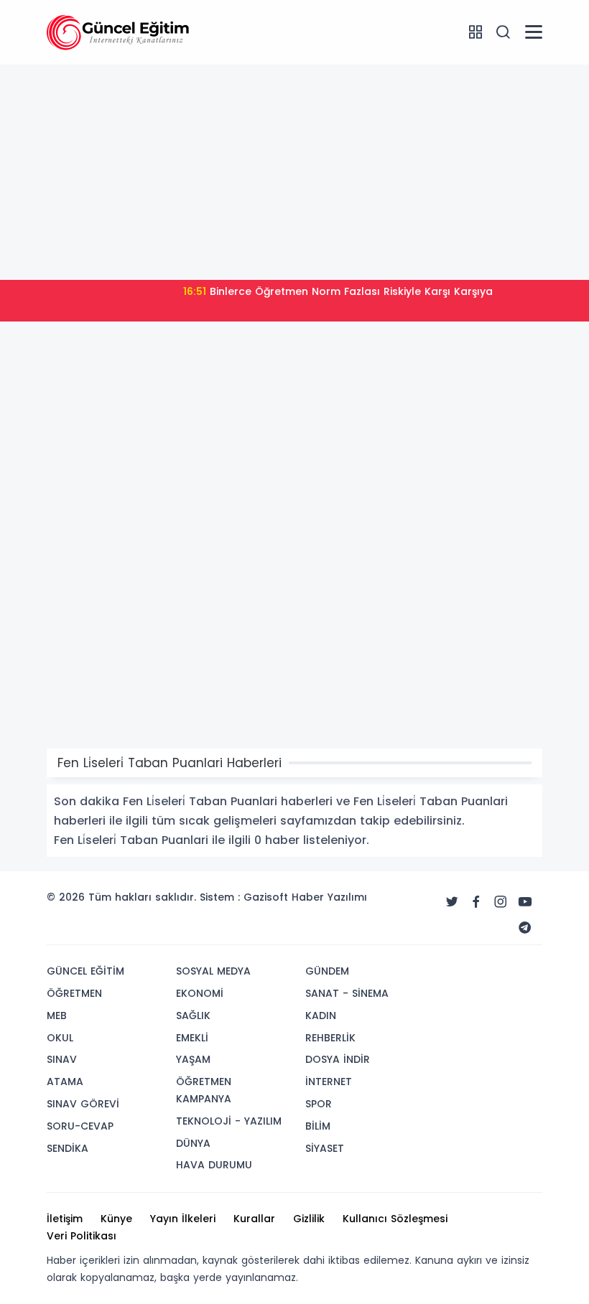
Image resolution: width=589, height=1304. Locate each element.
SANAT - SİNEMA (347, 993)
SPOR (318, 1104)
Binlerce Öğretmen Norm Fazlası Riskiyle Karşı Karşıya (338, 291)
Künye (116, 1218)
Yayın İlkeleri (182, 1218)
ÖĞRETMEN (74, 993)
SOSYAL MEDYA (213, 971)
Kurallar (254, 1218)
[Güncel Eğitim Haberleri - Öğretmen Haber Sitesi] (118, 31)
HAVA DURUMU (214, 1165)
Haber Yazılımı (329, 897)
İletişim (65, 1218)
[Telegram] (525, 928)
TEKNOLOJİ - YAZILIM (229, 1121)
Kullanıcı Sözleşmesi (395, 1218)
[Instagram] (500, 902)
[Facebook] (476, 902)
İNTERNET (328, 1081)
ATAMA (65, 1081)
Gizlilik (309, 1218)
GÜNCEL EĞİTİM (85, 971)
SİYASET (324, 1148)
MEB (57, 1015)
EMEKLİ (192, 1038)
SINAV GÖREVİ (83, 1104)
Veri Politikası (81, 1236)
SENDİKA (67, 1148)
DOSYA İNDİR (337, 1059)
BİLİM (317, 1126)
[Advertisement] (294, 172)
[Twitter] (452, 902)
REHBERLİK (330, 1038)
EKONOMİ (199, 993)
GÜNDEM (327, 971)
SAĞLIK (193, 1015)
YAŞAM (193, 1059)
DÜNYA (193, 1143)
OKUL (60, 1038)
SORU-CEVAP (80, 1126)
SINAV (62, 1059)
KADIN (320, 1015)
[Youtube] (525, 902)
